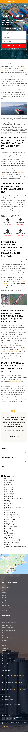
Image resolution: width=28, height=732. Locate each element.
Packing (4, 635)
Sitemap (5, 726)
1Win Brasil (7, 479)
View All (13, 436)
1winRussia (7, 482)
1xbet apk (7, 484)
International (7, 457)
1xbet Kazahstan (9, 489)
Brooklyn (5, 597)
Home (4, 13)
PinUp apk (7, 532)
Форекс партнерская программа (15, 546)
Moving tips (7, 521)
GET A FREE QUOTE (14, 45)
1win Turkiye (8, 480)
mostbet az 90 (8, 512)
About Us (5, 462)
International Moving (8, 630)
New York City (6, 587)
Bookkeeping (8, 496)
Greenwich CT (6, 608)
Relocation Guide (9, 533)
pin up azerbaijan (9, 526)
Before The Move (9, 495)
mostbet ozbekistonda (11, 518)
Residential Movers (7, 625)
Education (7, 505)
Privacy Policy (6, 663)
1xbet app (7, 486)
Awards (4, 640)
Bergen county (6, 605)
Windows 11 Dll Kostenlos (12, 542)
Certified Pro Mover (8, 643)
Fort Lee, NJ (18, 682)
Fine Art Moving (7, 638)
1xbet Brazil (7, 488)
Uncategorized (9, 537)
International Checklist (9, 661)
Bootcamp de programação (12, 498)
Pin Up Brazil (8, 528)
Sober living (8, 535)
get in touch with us (15, 381)
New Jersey (5, 603)
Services (5, 453)
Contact (4, 650)
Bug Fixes (7, 500)
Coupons (5, 655)
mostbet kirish (8, 516)
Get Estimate (7, 471)
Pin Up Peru (8, 530)
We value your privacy (14, 48)
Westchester (6, 600)
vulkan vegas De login (11, 539)
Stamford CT (6, 610)
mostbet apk (8, 511)
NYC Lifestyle (8, 523)
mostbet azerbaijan (10, 514)
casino (6, 502)
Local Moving (6, 620)
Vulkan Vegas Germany (11, 541)
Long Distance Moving (9, 622)
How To (6, 509)
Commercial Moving (8, 627)
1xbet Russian (8, 493)
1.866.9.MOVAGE (8, 699)
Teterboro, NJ (18, 689)
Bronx (4, 595)
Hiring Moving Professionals (12, 507)
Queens (4, 592)
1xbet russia (7, 491)
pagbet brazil (8, 525)
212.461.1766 (7, 696)
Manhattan (5, 590)
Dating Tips (7, 503)
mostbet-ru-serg (9, 519)
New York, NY (17, 675)
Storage (4, 633)
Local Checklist (6, 658)
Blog (4, 466)
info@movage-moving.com (12, 704)
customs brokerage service (17, 133)
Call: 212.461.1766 (14, 1)
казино (6, 544)
